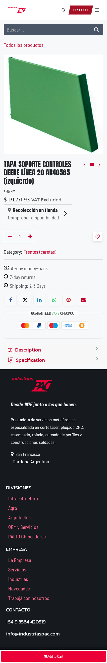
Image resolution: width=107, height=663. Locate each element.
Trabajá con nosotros (28, 598)
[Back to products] (92, 165)
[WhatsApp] (54, 300)
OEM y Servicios (23, 527)
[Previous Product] (85, 165)
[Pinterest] (69, 300)
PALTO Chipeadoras (27, 536)
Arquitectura (20, 517)
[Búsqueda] (96, 29)
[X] (25, 300)
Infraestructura (23, 498)
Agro (12, 508)
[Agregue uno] (31, 236)
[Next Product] (99, 165)
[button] (97, 236)
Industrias (18, 579)
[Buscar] (63, 10)
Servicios (17, 569)
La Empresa (19, 560)
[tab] (53, 350)
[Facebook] (10, 300)
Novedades (19, 588)
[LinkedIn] (40, 300)
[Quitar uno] (9, 236)
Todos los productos (24, 45)
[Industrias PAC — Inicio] (16, 10)
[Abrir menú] (97, 10)
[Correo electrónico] (83, 300)
